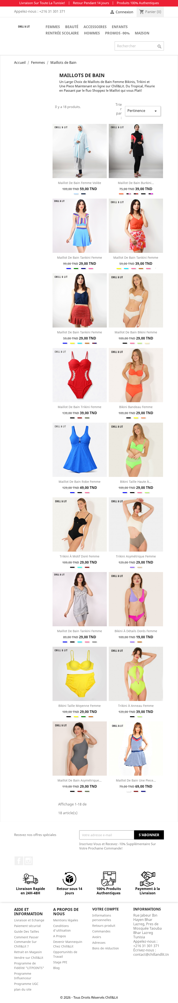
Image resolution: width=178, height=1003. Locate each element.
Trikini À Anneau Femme (136, 706)
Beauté (71, 26)
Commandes (101, 931)
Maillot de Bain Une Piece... (136, 780)
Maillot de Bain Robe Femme (80, 482)
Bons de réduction (105, 948)
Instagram (28, 860)
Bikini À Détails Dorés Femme (136, 631)
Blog (56, 968)
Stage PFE (60, 962)
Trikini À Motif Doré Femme (79, 556)
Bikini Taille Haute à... (136, 482)
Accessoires (95, 26)
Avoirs (96, 937)
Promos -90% (117, 33)
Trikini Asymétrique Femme (136, 556)
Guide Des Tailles (26, 931)
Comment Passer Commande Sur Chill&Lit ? (26, 941)
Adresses (98, 943)
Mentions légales (65, 920)
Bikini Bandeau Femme (136, 407)
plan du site (22, 989)
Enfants (120, 26)
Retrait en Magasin (28, 952)
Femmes (53, 26)
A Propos (59, 936)
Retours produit (103, 926)
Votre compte (105, 909)
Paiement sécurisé (27, 926)
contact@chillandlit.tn (151, 954)
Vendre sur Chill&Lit (28, 958)
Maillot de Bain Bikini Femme (136, 332)
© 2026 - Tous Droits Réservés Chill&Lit (89, 997)
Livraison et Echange (29, 920)
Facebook (19, 860)
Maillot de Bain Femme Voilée (79, 183)
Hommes (92, 33)
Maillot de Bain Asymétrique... (80, 780)
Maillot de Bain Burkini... (136, 183)
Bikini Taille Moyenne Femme (79, 706)
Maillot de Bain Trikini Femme (79, 407)
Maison (142, 33)
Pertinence (142, 111)
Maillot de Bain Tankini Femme (79, 257)
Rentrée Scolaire (62, 33)
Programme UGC (26, 984)
